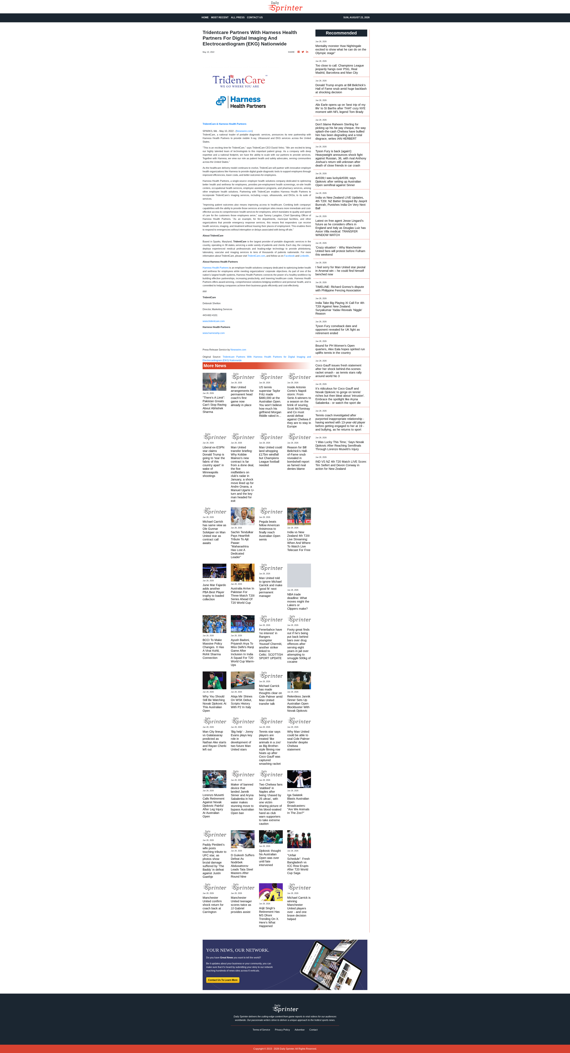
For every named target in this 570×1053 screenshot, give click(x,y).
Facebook (289, 256)
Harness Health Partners (216, 267)
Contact (313, 1029)
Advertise (300, 1029)
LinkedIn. (304, 256)
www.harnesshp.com (214, 333)
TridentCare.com (256, 256)
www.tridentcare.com (214, 321)
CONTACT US (255, 17)
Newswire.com (244, 131)
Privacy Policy (282, 1029)
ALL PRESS (238, 17)
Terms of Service (261, 1029)
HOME (205, 17)
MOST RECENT (220, 17)
